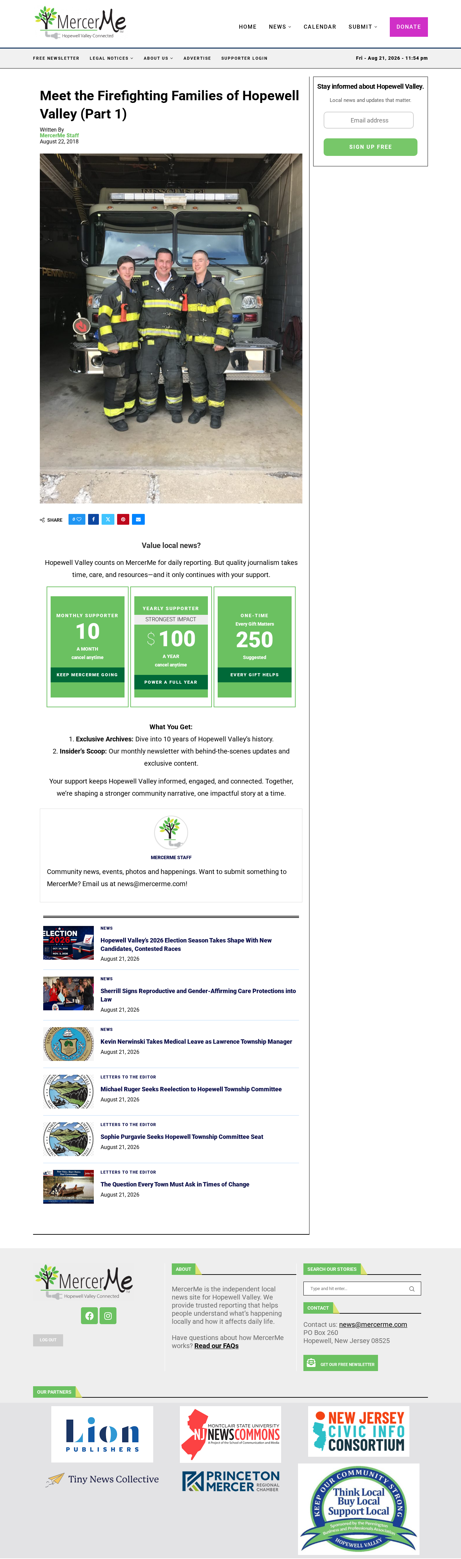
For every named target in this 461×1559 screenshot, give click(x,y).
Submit (361, 27)
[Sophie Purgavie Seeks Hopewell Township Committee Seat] (68, 1139)
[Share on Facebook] (93, 519)
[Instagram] (108, 1315)
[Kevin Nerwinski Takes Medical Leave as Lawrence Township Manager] (68, 1044)
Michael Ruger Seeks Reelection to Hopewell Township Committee (191, 1089)
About (183, 1269)
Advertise (197, 58)
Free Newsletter (56, 58)
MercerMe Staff (59, 135)
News (278, 27)
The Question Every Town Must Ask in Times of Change (175, 1184)
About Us (156, 58)
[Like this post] (79, 519)
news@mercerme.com (373, 1324)
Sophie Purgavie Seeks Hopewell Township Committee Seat (182, 1136)
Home (248, 27)
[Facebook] (89, 1315)
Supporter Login (244, 58)
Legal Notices (109, 58)
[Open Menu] (232, 20)
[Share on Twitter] (108, 519)
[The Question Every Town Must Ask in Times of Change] (68, 1187)
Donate (409, 27)
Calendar (320, 27)
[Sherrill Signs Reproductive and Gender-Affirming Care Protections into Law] (68, 993)
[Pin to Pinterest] (123, 519)
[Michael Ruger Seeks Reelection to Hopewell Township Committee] (68, 1092)
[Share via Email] (138, 519)
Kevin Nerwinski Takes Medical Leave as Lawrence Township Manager (196, 1041)
